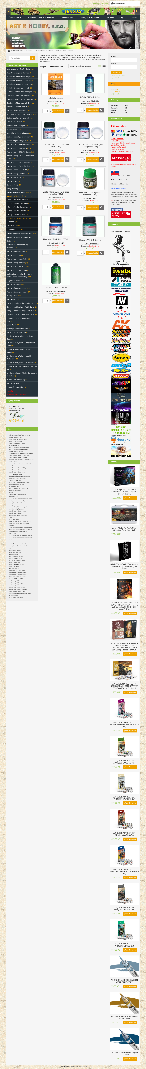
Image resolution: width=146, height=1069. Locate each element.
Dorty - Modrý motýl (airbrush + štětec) (19, 482)
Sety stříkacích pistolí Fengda (18, 73)
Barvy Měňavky (12, 189)
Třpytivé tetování (13, 280)
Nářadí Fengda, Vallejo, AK (17, 141)
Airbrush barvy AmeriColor (17, 259)
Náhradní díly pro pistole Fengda (19, 114)
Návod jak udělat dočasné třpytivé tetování (20, 535)
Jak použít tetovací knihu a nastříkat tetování (21, 459)
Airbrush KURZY (13, 383)
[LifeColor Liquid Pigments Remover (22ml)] (90, 179)
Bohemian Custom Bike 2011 (16, 484)
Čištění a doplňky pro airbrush (18, 137)
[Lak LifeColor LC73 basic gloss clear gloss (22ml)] (90, 131)
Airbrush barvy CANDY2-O (17, 148)
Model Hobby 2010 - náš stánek (17, 576)
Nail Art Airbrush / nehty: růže (17, 591)
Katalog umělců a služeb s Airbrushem (19, 476)
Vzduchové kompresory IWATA (18, 80)
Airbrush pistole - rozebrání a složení (19, 447)
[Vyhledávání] (32, 58)
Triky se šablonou (13, 568)
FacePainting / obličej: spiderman (18, 589)
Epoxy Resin (11, 325)
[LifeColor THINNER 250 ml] (55, 274)
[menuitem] (15, 17)
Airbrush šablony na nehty (17, 292)
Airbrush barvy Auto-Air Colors (18, 144)
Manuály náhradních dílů (15, 437)
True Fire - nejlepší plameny (16, 509)
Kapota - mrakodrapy (14, 562)
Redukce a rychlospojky (16, 125)
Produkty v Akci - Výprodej (17, 394)
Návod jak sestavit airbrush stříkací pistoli (20, 498)
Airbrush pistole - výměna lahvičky (18, 449)
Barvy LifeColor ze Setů (16, 214)
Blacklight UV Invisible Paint (17, 329)
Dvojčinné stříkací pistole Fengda (19, 92)
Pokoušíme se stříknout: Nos (17, 470)
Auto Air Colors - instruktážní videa (18, 544)
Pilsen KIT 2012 (13, 492)
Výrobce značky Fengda (15, 558)
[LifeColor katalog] (55, 84)
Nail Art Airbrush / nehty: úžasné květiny (20, 521)
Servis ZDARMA (13, 595)
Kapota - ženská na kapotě (16, 564)
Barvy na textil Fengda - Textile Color (21, 303)
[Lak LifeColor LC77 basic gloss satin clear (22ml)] (55, 178)
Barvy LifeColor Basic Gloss (18, 207)
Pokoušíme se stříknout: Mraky (17, 574)
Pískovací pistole (13, 554)
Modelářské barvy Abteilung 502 (19, 237)
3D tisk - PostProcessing (16, 380)
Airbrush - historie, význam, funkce (18, 488)
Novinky (10, 391)
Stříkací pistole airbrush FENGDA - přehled (20, 529)
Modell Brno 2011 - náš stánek (17, 570)
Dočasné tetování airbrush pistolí (18, 439)
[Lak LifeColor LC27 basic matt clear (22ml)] (55, 131)
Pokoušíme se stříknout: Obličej (17, 511)
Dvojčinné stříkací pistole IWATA (19, 95)
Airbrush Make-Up (14, 284)
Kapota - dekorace (14, 566)
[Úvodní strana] (73, 28)
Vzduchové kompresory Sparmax (19, 84)
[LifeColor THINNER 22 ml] (90, 226)
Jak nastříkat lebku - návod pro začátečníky (21, 453)
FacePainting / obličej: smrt (16, 585)
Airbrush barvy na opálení (17, 270)
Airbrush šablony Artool (16, 251)
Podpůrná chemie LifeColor (18, 218)
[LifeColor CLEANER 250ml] (90, 83)
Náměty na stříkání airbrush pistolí (18, 500)
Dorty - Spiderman (14, 519)
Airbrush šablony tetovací (16, 288)
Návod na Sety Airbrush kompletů (18, 507)
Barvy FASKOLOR (14, 445)
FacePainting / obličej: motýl (16, 581)
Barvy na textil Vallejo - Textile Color (20, 307)
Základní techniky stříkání (16, 451)
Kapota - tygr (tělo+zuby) (15, 441)
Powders (11, 222)
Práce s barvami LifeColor (16, 556)
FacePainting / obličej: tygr (16, 583)
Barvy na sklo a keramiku (16, 332)
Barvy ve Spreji (12, 185)
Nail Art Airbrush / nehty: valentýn (18, 457)
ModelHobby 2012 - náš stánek (17, 478)
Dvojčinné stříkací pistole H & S (18, 103)
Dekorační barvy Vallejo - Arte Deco (20, 314)
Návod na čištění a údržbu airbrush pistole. (20, 527)
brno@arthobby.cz (15, 410)
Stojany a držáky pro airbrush (18, 118)
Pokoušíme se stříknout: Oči (16, 513)
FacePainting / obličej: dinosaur (17, 587)
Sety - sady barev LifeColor (18, 199)
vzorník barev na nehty (15, 550)
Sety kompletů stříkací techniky (18, 69)
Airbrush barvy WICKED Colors (18, 162)
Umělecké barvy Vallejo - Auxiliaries (20, 363)
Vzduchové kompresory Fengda (19, 77)
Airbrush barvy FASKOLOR (17, 170)
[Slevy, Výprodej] (121, 214)
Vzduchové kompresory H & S (18, 88)
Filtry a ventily (12, 129)
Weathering (12, 225)
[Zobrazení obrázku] (99, 66)
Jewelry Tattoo (12, 296)
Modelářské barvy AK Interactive (19, 233)
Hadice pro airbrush (14, 122)
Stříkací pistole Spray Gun (16, 110)
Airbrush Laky (12, 181)
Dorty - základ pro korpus (16, 597)
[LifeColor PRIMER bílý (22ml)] (55, 225)
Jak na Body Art (13, 542)
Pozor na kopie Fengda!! (118, 188)
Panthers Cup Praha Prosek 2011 (18, 515)
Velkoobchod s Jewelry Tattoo (17, 443)
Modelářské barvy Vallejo (16, 192)
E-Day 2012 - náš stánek (15, 480)
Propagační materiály (15, 387)
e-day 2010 (12, 517)
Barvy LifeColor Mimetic (17, 211)
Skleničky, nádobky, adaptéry (18, 133)
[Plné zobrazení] (104, 66)
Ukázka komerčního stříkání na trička (19, 435)
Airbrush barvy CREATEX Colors (19, 152)
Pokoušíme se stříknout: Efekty (17, 468)
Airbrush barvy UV (14, 255)
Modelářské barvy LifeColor (17, 196)
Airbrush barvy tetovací (16, 263)
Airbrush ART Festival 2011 (16, 579)
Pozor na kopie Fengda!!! (15, 490)
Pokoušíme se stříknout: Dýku (17, 472)
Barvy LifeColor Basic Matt (18, 203)
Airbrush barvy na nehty (16, 266)
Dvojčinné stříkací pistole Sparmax (20, 99)
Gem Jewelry (11, 299)
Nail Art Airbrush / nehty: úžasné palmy (19, 455)
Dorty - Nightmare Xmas (15, 474)
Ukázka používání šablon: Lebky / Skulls (20, 593)
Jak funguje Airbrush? (15, 486)
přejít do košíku (116, 94)
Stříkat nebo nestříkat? (15, 552)
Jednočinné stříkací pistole (17, 107)
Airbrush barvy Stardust (16, 173)
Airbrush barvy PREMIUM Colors (19, 166)
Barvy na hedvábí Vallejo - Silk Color (20, 311)
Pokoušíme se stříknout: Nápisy (17, 572)
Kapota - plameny (13, 461)
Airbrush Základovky (14, 177)
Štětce (9, 241)
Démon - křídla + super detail (17, 560)
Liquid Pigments (14, 229)
